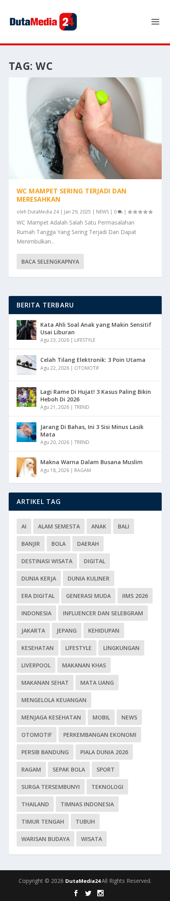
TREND (81, 407)
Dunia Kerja (38, 578)
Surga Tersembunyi (50, 786)
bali (123, 526)
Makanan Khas (84, 665)
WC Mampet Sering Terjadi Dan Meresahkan (72, 195)
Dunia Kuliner (89, 578)
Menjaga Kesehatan (51, 717)
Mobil (101, 717)
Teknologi (107, 786)
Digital (94, 561)
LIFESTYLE (84, 340)
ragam (31, 769)
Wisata (91, 839)
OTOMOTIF (86, 368)
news (129, 717)
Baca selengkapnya (50, 261)
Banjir (30, 543)
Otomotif (36, 734)
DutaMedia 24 (43, 211)
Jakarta (33, 630)
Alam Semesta (59, 526)
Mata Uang (97, 682)
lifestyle (78, 648)
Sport (105, 769)
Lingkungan (121, 648)
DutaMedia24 (83, 880)
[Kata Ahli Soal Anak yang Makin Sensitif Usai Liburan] (26, 330)
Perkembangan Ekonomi (99, 734)
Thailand (35, 804)
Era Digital (38, 595)
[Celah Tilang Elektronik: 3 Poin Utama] (26, 365)
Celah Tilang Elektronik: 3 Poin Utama (92, 359)
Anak (98, 526)
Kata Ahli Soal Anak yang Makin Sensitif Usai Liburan (95, 328)
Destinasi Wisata (46, 561)
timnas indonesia (87, 804)
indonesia (36, 613)
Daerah (88, 543)
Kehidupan (103, 630)
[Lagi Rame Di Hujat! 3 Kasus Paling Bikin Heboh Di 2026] (26, 397)
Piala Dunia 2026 (104, 752)
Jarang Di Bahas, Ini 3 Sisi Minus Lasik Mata (92, 430)
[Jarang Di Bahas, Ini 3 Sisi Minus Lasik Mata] (26, 432)
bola (58, 543)
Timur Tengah (42, 821)
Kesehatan (37, 648)
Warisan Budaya (45, 839)
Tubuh (85, 821)
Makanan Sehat (45, 682)
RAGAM (82, 470)
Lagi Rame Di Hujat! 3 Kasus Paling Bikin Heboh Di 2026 (95, 395)
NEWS (102, 211)
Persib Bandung (45, 752)
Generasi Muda (88, 595)
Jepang (67, 630)
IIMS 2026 (135, 595)
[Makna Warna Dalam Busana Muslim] (26, 467)
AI (23, 526)
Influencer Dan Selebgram (103, 613)
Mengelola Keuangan (54, 700)
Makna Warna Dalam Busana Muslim (91, 462)
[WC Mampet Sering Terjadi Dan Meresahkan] (85, 128)
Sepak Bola (69, 769)
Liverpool (36, 665)
